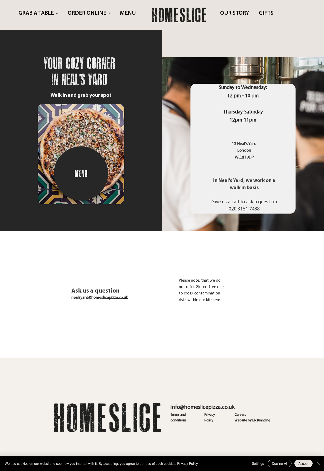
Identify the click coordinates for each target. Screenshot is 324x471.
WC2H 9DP (244, 157)
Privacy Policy (187, 463)
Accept (303, 463)
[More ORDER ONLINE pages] (109, 13)
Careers (240, 415)
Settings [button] (258, 463)
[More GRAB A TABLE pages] (57, 13)
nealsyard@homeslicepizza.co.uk (99, 298)
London (244, 151)
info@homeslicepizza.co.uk (203, 407)
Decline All (279, 463)
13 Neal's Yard (244, 144)
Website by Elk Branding (252, 420)
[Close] (318, 463)
